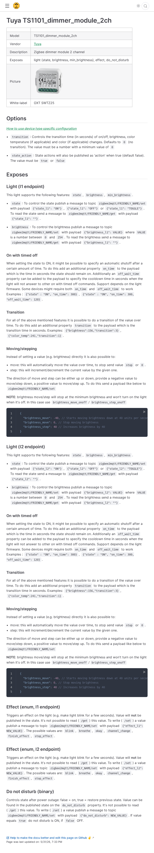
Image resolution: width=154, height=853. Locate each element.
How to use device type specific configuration (41, 128)
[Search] (145, 6)
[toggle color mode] (138, 6)
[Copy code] (142, 414)
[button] (7, 6)
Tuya (37, 44)
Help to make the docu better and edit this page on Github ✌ (50, 837)
